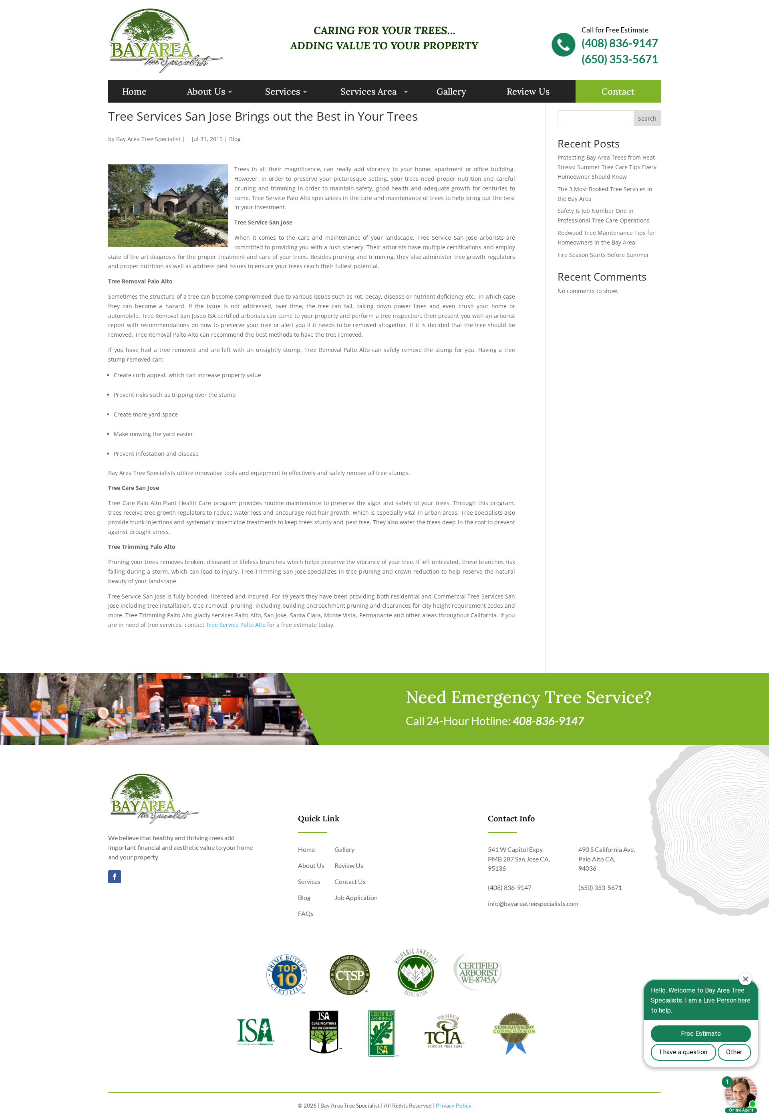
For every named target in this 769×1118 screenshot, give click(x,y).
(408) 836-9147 (620, 43)
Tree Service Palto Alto (236, 625)
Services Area (368, 91)
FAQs (306, 913)
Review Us (528, 91)
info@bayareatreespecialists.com (533, 903)
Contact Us (350, 881)
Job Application (356, 897)
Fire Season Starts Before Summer (603, 255)
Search (647, 118)
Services (282, 91)
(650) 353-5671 (620, 59)
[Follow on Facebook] (114, 876)
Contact (618, 91)
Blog (235, 139)
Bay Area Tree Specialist (148, 139)
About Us (206, 91)
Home (134, 91)
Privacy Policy (453, 1105)
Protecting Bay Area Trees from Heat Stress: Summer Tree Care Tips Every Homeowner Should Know (607, 167)
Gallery (451, 91)
